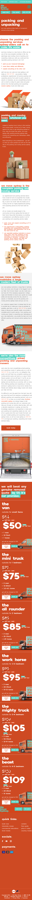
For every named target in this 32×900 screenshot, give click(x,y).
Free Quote (24, 826)
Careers (24, 824)
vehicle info (6, 546)
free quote (16, 12)
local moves (6, 831)
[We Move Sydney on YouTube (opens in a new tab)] (6, 841)
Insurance (25, 898)
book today (11, 428)
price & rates (25, 828)
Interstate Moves (13, 1)
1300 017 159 (26, 12)
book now (6, 12)
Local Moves (4, 1)
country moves (26, 831)
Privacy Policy (16, 898)
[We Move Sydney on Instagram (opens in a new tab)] (11, 841)
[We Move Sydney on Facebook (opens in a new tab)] (2, 841)
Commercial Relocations (25, 1)
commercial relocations (10, 828)
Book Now (5, 824)
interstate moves (8, 826)
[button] (29, 6)
